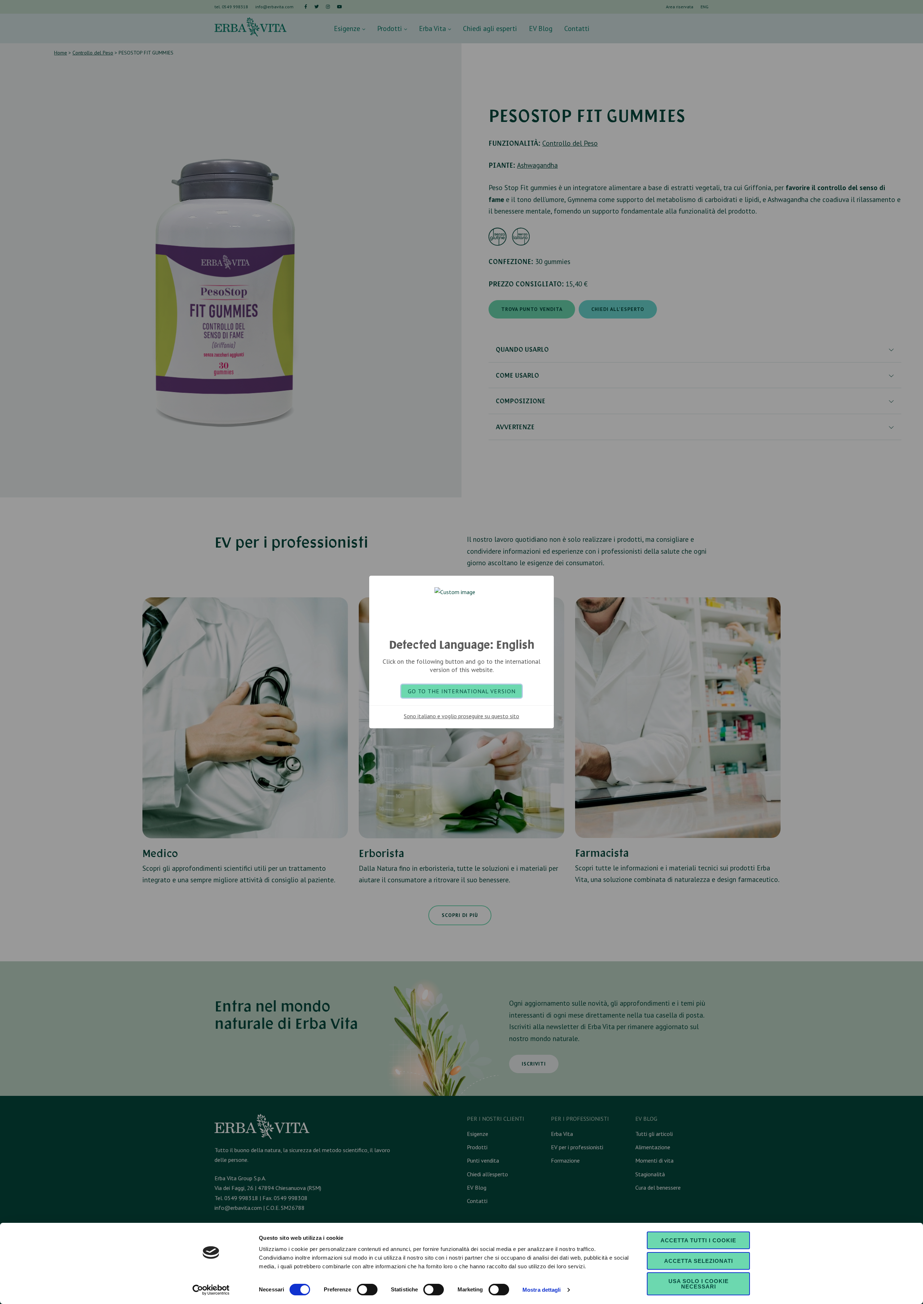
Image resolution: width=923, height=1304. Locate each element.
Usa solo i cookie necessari (698, 1284)
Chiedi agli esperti (490, 28)
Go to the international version (462, 691)
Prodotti (390, 28)
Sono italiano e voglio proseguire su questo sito (461, 716)
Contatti (576, 28)
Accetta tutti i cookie (698, 1240)
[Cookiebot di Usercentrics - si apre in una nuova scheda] (211, 1290)
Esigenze (348, 28)
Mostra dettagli (541, 1290)
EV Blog (540, 28)
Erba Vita (433, 28)
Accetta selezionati (698, 1261)
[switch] (367, 1289)
